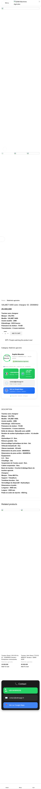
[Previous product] (35, 300)
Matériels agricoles (13, 300)
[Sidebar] (2, 239)
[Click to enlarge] (5, 149)
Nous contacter (6, 740)
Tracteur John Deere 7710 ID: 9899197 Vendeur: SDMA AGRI (30, 657)
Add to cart (16, 333)
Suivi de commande (8, 736)
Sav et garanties (6, 756)
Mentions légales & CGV (9, 749)
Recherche (34, 772)
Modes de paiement (8, 752)
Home (3, 300)
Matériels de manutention (9, 729)
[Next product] (39, 300)
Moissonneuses (6, 725)
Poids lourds (5, 718)
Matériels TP (5, 721)
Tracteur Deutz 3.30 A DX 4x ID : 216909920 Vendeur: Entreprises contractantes (9, 657)
